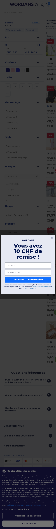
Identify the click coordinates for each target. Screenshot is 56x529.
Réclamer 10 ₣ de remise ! (28, 279)
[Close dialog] (52, 238)
